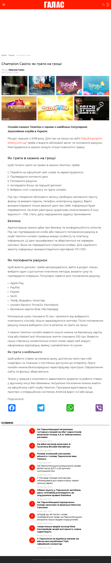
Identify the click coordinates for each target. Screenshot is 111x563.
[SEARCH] (103, 4)
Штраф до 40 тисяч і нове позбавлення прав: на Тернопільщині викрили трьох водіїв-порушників (59, 517)
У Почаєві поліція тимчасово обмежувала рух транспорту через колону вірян (58, 480)
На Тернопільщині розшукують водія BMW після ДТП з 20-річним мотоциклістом (59, 468)
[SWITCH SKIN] (108, 5)
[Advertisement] (55, 32)
